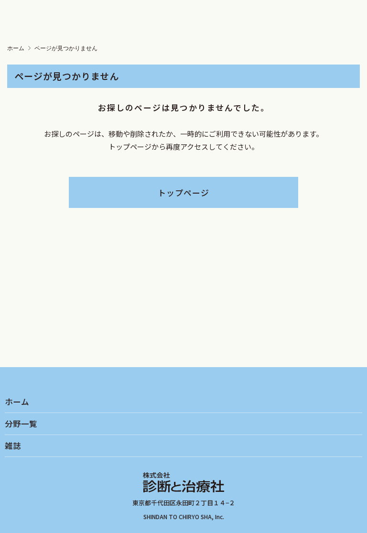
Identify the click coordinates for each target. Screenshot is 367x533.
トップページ (183, 192)
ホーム (15, 48)
